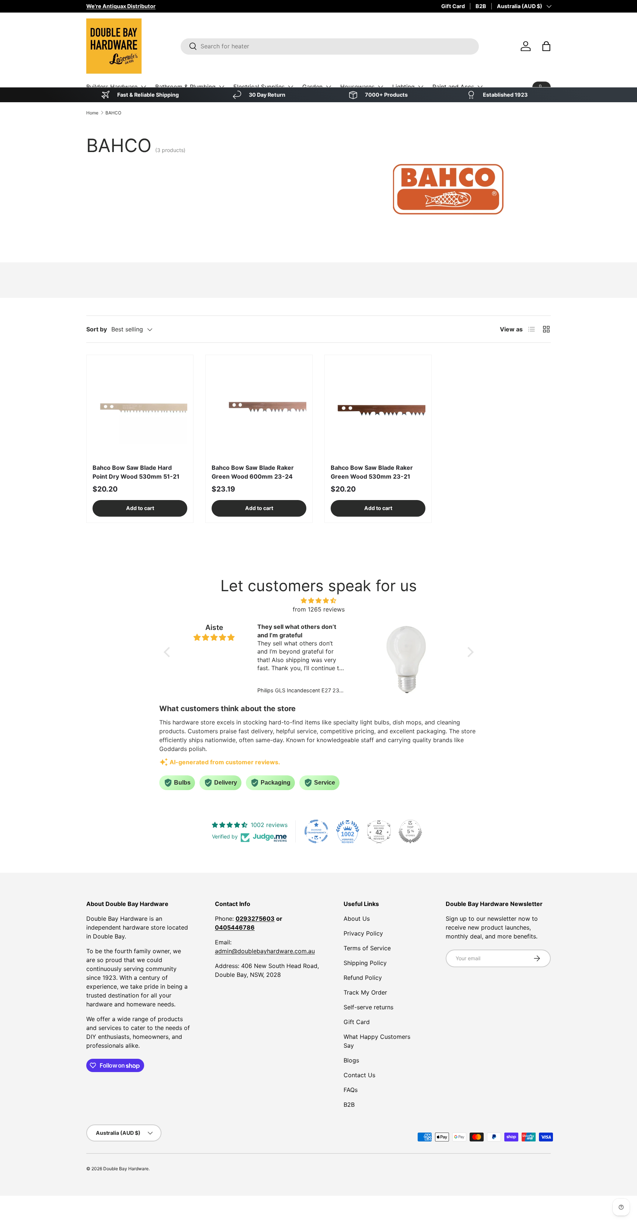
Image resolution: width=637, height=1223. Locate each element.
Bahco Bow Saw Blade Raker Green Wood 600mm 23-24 (253, 472)
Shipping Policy (365, 963)
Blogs (351, 1060)
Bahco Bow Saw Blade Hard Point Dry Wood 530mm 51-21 (136, 472)
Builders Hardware (112, 86)
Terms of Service (367, 948)
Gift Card (453, 6)
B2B (481, 6)
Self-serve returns (368, 1007)
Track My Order (365, 992)
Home (92, 113)
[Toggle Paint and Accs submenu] (480, 86)
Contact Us (359, 1075)
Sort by (96, 329)
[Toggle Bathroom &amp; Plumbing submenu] (221, 86)
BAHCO (113, 113)
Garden (312, 86)
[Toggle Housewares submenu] (380, 86)
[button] (546, 46)
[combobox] (330, 46)
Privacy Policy (363, 933)
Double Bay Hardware (126, 1168)
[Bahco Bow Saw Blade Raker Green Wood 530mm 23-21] (378, 408)
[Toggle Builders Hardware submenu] (143, 86)
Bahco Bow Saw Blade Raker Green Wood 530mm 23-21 (372, 472)
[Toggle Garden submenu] (328, 86)
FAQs (351, 1089)
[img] (318, 600)
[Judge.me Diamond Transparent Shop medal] (316, 831)
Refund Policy (363, 977)
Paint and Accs (453, 86)
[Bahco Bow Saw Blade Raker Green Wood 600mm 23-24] (259, 408)
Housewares (357, 86)
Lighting (403, 86)
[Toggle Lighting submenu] (420, 86)
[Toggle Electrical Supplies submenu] (290, 86)
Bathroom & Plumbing (185, 86)
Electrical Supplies (259, 86)
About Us (357, 918)
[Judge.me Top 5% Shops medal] (410, 831)
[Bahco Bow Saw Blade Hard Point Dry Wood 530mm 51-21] (140, 408)
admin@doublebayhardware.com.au (265, 951)
